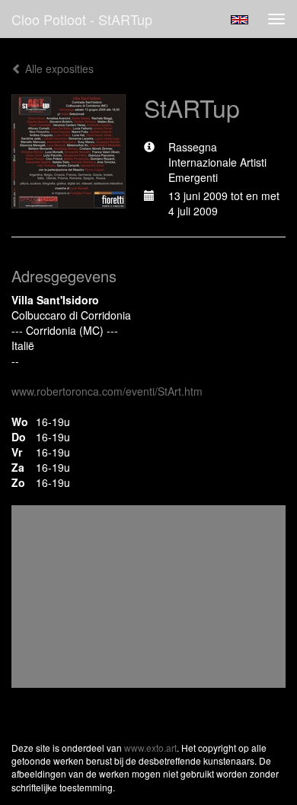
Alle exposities (58, 68)
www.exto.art (150, 747)
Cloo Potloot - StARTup (81, 19)
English (239, 19)
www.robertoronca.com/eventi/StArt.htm (107, 391)
